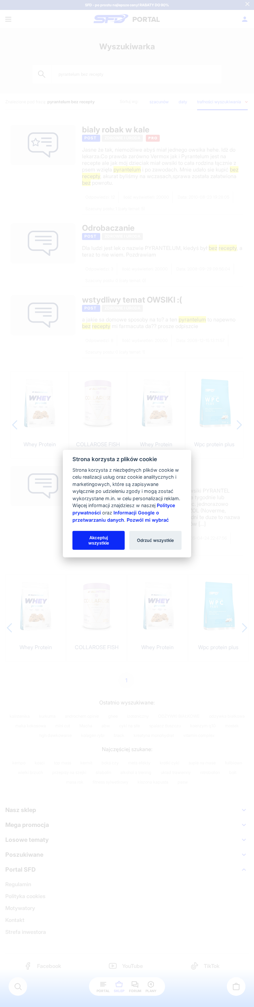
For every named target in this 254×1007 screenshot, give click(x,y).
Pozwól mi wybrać (148, 519)
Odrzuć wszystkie (155, 540)
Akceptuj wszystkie (98, 540)
